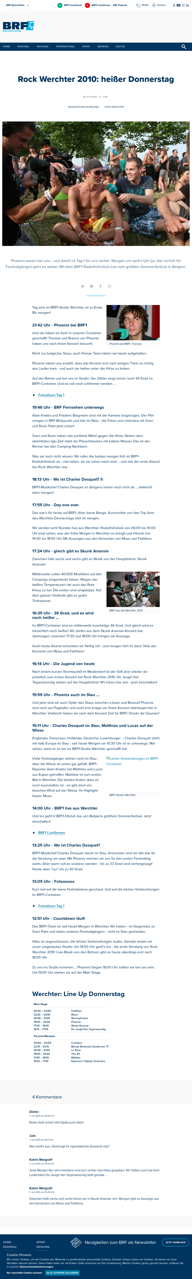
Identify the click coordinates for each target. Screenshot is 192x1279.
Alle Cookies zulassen (62, 1272)
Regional (23, 46)
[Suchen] (184, 47)
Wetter (145, 5)
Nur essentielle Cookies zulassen (24, 1272)
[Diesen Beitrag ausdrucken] (91, 286)
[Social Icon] (174, 5)
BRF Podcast (120, 5)
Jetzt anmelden (176, 1242)
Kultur (120, 46)
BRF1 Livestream (73, 5)
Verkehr (161, 5)
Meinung (103, 46)
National (43, 46)
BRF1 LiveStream (51, 833)
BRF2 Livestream (101, 5)
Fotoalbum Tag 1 (51, 395)
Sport (86, 46)
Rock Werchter (114, 107)
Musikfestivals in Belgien (83, 107)
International (65, 46)
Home (6, 46)
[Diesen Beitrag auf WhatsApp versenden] (109, 286)
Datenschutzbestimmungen (36, 1266)
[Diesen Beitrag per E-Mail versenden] (83, 286)
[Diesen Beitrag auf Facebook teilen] (101, 286)
